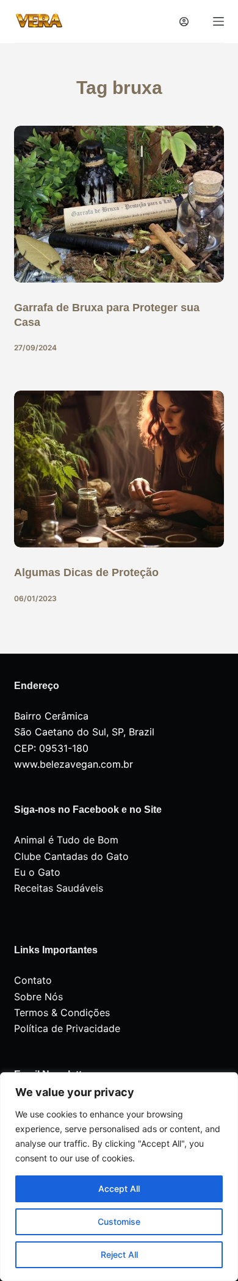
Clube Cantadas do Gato (71, 856)
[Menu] (218, 21)
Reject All (119, 1254)
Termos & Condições (62, 1012)
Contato (33, 980)
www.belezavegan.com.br (73, 764)
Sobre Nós (38, 997)
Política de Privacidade (67, 1028)
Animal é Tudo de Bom (66, 840)
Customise (119, 1221)
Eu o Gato (37, 872)
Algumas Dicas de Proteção (86, 572)
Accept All (119, 1188)
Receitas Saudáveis (58, 888)
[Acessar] (184, 21)
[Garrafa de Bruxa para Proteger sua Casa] (118, 204)
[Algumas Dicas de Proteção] (118, 469)
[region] (119, 1176)
